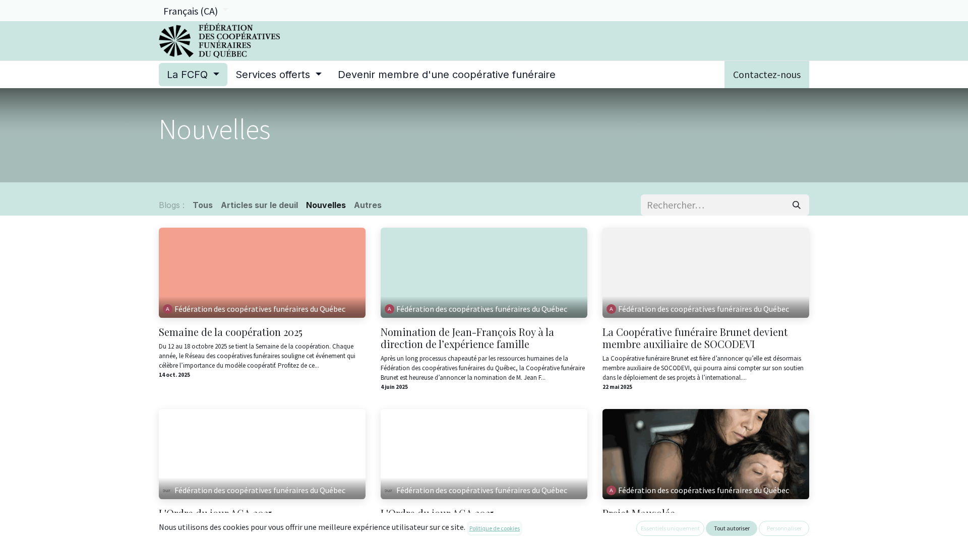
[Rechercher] (796, 205)
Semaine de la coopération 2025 (230, 332)
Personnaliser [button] (784, 528)
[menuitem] (193, 74)
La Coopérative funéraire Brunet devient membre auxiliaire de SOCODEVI (695, 338)
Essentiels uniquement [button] (670, 528)
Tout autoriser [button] (732, 528)
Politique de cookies (494, 528)
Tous (203, 205)
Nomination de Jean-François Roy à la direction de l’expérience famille (467, 338)
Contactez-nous (767, 74)
